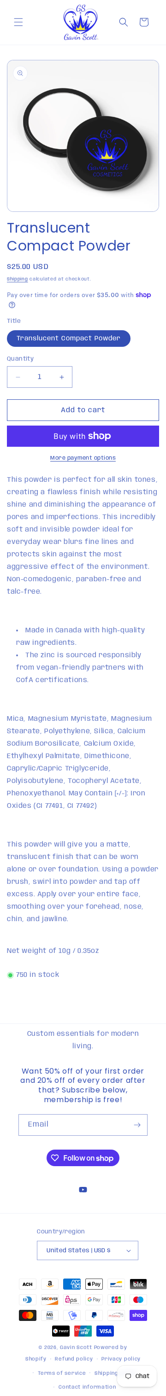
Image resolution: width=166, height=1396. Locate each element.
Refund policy (74, 1359)
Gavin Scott (77, 1347)
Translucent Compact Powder (69, 338)
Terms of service (62, 1373)
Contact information (87, 1387)
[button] (18, 22)
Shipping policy (116, 1373)
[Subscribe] (137, 1125)
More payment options (83, 458)
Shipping (17, 279)
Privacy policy (121, 1359)
